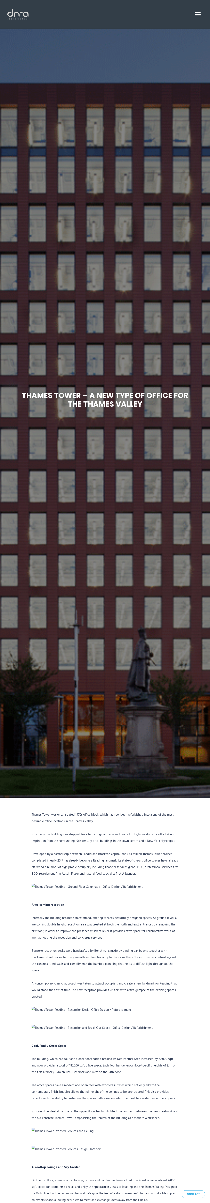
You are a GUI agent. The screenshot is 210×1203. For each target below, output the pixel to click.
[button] (198, 14)
